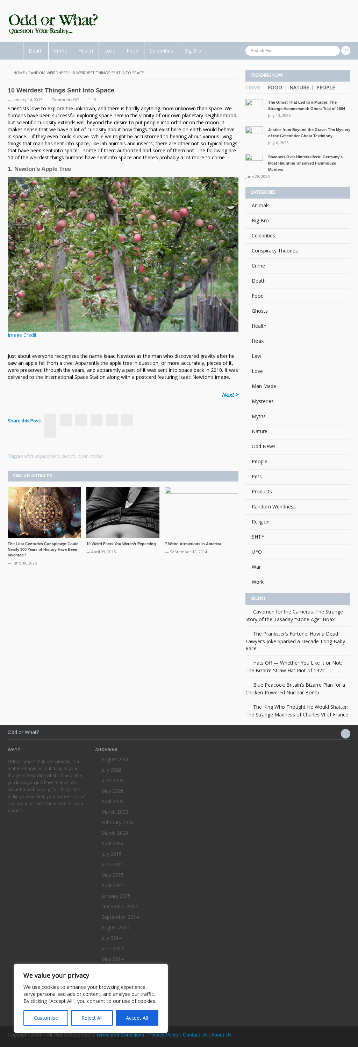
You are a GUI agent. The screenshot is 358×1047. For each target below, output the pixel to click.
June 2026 (112, 780)
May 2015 (112, 875)
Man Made (264, 386)
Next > (230, 394)
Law (256, 356)
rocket (96, 456)
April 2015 (112, 885)
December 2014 (119, 906)
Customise (46, 1017)
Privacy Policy (163, 1035)
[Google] (81, 420)
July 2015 (111, 854)
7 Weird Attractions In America (193, 544)
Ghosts (260, 310)
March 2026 (114, 812)
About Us (221, 1035)
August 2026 (115, 759)
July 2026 (111, 770)
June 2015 (112, 864)
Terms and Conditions (120, 1035)
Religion (261, 521)
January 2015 (116, 896)
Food (132, 50)
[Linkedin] (96, 420)
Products (262, 491)
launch (68, 456)
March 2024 (114, 833)
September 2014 (120, 917)
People (325, 87)
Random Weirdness (47, 72)
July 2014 (111, 938)
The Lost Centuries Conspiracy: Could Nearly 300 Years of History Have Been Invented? (43, 549)
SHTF (258, 536)
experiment (47, 456)
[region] (91, 998)
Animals (261, 205)
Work (258, 581)
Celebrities (161, 50)
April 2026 (112, 801)
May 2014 (112, 959)
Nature (299, 87)
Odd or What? (23, 732)
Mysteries (263, 401)
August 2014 (115, 927)
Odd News (263, 446)
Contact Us (195, 1035)
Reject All (91, 1017)
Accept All (137, 1017)
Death (36, 50)
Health (85, 50)
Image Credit (22, 335)
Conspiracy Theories (275, 250)
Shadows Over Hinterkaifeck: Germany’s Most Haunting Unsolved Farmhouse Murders (305, 163)
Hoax (258, 341)
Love (109, 50)
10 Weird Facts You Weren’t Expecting (121, 544)
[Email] (127, 420)
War (256, 566)
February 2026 (117, 822)
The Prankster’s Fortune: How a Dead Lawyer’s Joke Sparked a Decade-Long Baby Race (295, 641)
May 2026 (112, 791)
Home (19, 72)
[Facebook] (50, 432)
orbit (82, 456)
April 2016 (112, 843)
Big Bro (192, 50)
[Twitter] (66, 420)
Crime (60, 50)
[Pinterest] (112, 420)
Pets (257, 476)
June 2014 (112, 948)
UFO (257, 551)
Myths (259, 416)
